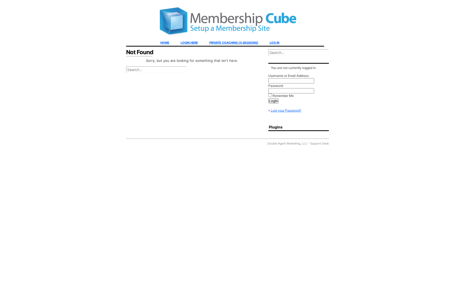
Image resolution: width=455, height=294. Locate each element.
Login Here (189, 42)
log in (274, 42)
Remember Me (283, 96)
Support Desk (319, 143)
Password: (276, 86)
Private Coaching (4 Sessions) (233, 42)
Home (164, 42)
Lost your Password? (286, 110)
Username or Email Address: (288, 76)
